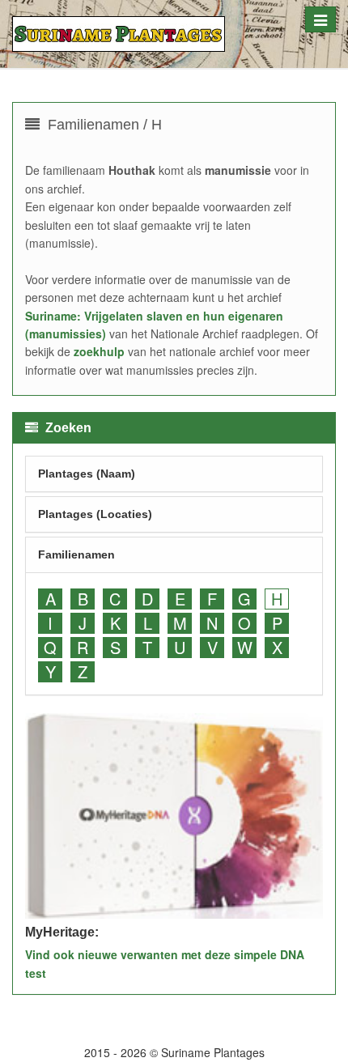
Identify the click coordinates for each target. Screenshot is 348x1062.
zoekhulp (99, 351)
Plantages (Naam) (86, 473)
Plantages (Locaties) (95, 514)
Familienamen (76, 554)
